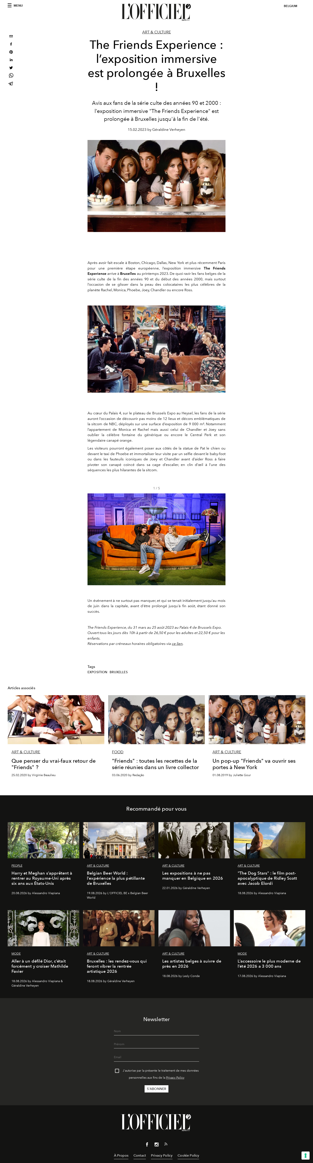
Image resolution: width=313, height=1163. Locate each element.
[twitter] (11, 68)
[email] (11, 37)
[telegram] (11, 84)
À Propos (121, 1155)
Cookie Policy (188, 1155)
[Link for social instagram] (156, 1145)
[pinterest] (11, 52)
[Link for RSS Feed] (166, 1145)
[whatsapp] (11, 76)
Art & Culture (156, 32)
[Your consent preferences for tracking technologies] (306, 1155)
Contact (140, 1155)
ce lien (177, 643)
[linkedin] (11, 60)
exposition (98, 672)
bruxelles (119, 672)
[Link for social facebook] (147, 1145)
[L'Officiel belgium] (156, 12)
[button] (220, 539)
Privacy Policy (175, 1077)
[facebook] (11, 45)
